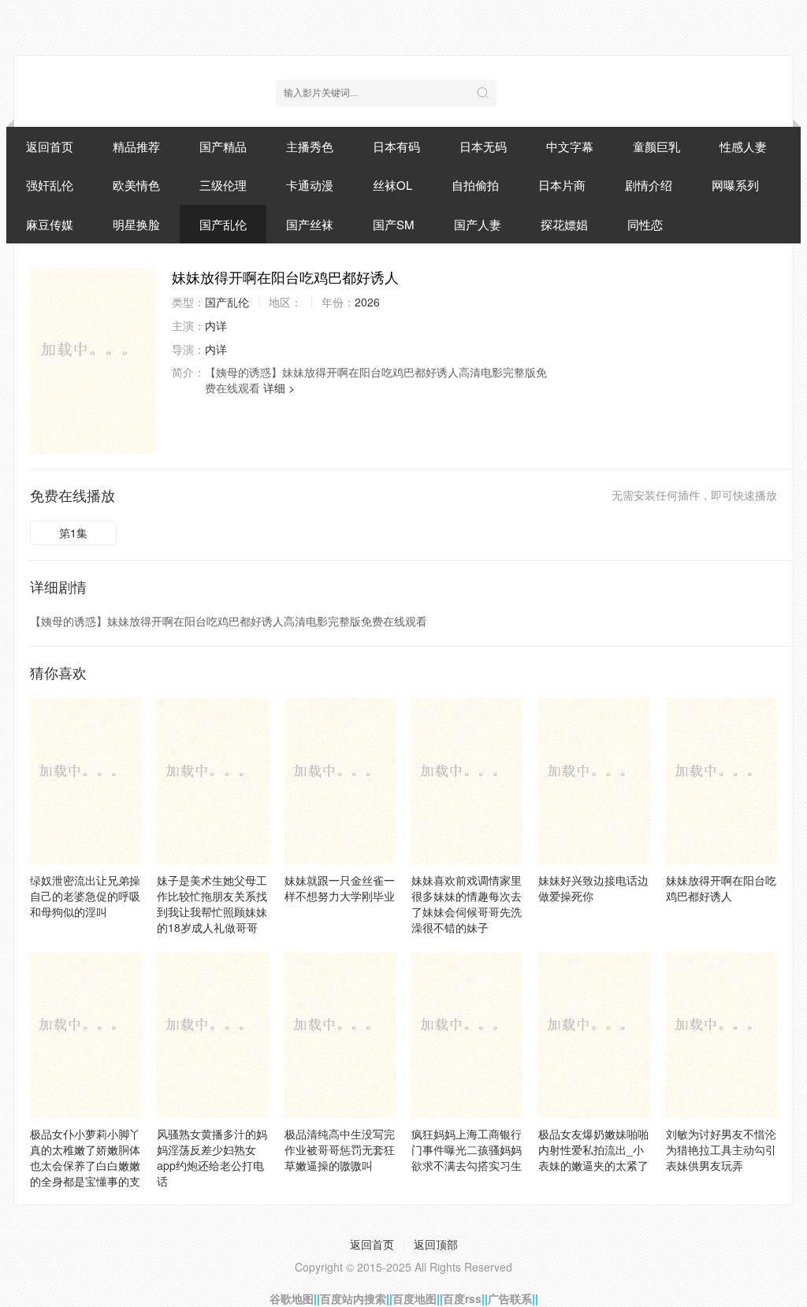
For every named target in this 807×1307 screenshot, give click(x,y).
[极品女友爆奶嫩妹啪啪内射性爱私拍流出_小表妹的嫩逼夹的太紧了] (593, 1034)
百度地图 (414, 1298)
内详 (216, 325)
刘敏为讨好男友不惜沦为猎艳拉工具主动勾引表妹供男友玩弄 (721, 1149)
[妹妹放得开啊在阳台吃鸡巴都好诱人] (93, 360)
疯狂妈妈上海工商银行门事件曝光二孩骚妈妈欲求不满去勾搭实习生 (466, 1149)
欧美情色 (136, 184)
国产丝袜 (309, 224)
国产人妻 (477, 224)
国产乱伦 (223, 224)
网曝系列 (735, 184)
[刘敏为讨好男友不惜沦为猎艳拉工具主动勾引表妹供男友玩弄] (721, 1034)
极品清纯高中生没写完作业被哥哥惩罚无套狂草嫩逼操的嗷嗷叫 (339, 1149)
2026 (367, 302)
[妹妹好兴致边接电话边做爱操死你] (593, 780)
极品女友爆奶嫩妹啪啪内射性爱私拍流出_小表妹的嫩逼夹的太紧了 (593, 1149)
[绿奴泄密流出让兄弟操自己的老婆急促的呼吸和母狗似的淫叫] (85, 780)
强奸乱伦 (49, 184)
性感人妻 (743, 146)
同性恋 (645, 224)
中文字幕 (569, 146)
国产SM (394, 224)
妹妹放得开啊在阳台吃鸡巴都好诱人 (721, 888)
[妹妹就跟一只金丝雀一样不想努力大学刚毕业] (340, 780)
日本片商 (562, 184)
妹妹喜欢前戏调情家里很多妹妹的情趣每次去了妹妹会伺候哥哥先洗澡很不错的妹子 (466, 903)
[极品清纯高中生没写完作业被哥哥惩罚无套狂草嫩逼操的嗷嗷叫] (340, 1034)
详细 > (279, 387)
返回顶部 (436, 1244)
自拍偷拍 (475, 184)
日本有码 (396, 146)
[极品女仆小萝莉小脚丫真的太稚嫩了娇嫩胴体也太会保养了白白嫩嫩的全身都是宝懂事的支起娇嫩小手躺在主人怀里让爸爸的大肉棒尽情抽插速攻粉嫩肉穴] (85, 1034)
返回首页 (49, 146)
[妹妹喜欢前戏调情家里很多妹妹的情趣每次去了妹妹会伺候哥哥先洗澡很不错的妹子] (467, 780)
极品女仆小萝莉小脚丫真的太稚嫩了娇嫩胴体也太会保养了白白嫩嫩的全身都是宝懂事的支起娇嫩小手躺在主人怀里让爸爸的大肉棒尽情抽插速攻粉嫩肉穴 (85, 1181)
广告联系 (510, 1298)
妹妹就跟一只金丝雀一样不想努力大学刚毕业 (339, 888)
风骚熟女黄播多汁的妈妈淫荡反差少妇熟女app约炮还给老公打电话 (212, 1157)
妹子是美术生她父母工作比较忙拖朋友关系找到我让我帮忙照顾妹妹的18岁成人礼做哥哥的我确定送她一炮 (212, 911)
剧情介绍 (648, 184)
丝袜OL (392, 184)
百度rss (462, 1298)
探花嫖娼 (564, 224)
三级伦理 (223, 184)
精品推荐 (136, 146)
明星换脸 (136, 224)
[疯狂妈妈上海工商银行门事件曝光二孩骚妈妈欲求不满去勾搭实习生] (467, 1034)
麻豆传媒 (49, 224)
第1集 (73, 532)
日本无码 (483, 146)
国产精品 (223, 146)
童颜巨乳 (656, 146)
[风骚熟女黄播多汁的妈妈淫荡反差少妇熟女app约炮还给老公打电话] (212, 1034)
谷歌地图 (292, 1298)
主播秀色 (309, 146)
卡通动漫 (309, 184)
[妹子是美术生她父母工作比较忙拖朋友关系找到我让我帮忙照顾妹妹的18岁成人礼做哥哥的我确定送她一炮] (212, 780)
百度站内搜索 (353, 1298)
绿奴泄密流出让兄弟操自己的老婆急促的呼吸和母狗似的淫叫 (85, 895)
